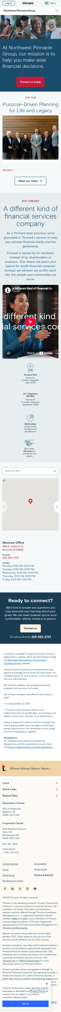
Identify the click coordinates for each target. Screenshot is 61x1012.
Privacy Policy (38, 991)
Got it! (25, 1004)
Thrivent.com (9, 960)
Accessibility (40, 863)
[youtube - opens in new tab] (35, 888)
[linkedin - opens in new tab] (12, 888)
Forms (5, 869)
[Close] (46, 983)
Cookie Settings (10, 864)
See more (7, 170)
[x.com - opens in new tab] (20, 888)
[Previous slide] (4, 507)
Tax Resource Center (13, 881)
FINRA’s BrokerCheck (29, 960)
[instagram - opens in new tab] (27, 888)
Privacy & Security (43, 875)
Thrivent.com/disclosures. (15, 928)
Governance (9, 875)
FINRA (14, 918)
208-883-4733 (41, 636)
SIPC (25, 918)
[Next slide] (56, 507)
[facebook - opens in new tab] (5, 888)
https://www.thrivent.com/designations (30, 747)
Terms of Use (40, 869)
